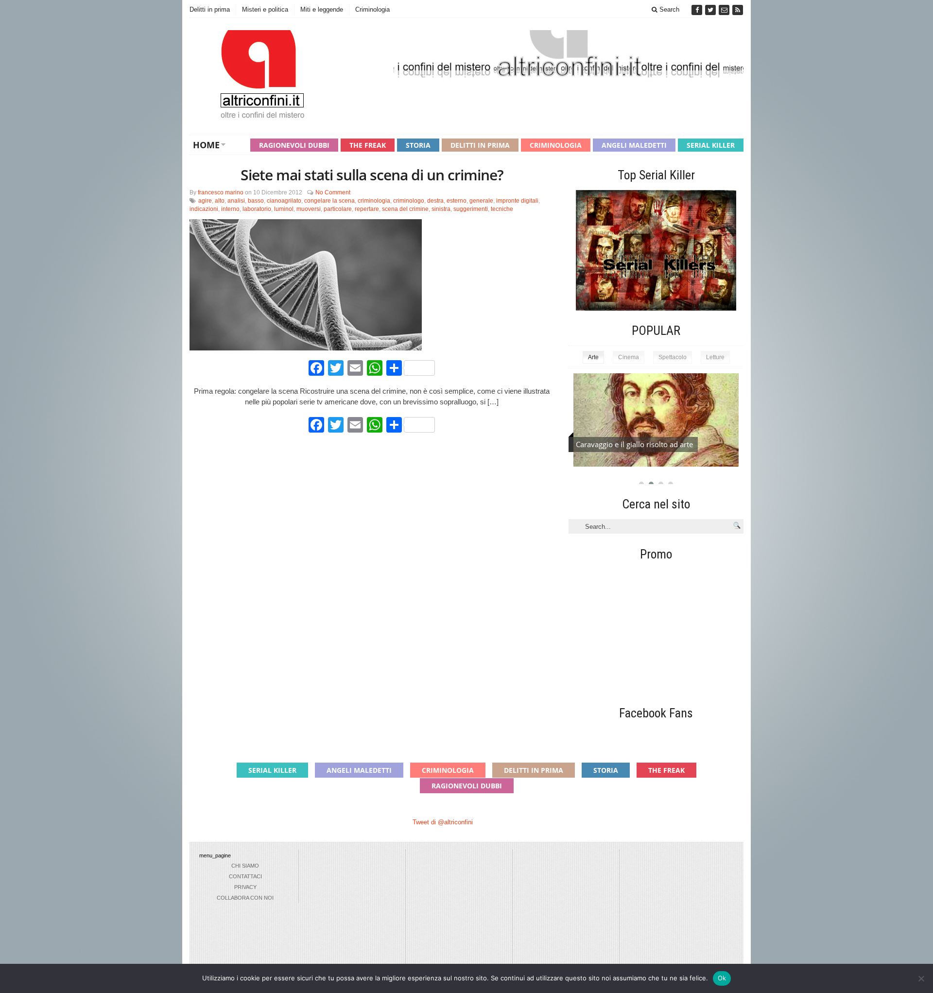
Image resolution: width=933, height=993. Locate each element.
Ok (722, 978)
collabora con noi (245, 898)
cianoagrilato (284, 200)
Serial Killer (711, 145)
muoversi (308, 209)
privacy (245, 887)
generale (481, 200)
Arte (593, 357)
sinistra (441, 209)
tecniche (502, 209)
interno (230, 209)
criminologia (374, 200)
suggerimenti (470, 209)
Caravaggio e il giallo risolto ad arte (634, 444)
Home (206, 145)
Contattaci (245, 876)
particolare (338, 209)
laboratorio (256, 209)
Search (668, 9)
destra (435, 200)
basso (256, 200)
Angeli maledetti (634, 145)
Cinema (628, 357)
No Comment (332, 192)
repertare (367, 209)
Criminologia (372, 9)
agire (205, 200)
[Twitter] (711, 10)
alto (220, 200)
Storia (418, 145)
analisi (236, 200)
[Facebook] (698, 10)
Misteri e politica (265, 9)
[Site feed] (737, 10)
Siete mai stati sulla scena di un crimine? (372, 175)
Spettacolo (672, 357)
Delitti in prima (210, 9)
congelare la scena (329, 200)
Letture (715, 357)
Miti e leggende (321, 9)
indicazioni (204, 209)
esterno (456, 200)
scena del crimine (405, 209)
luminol (284, 209)
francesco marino (220, 192)
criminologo (408, 200)
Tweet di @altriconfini (443, 822)
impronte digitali (517, 200)
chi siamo (245, 866)
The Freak (367, 145)
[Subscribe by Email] (725, 10)
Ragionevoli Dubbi (294, 145)
